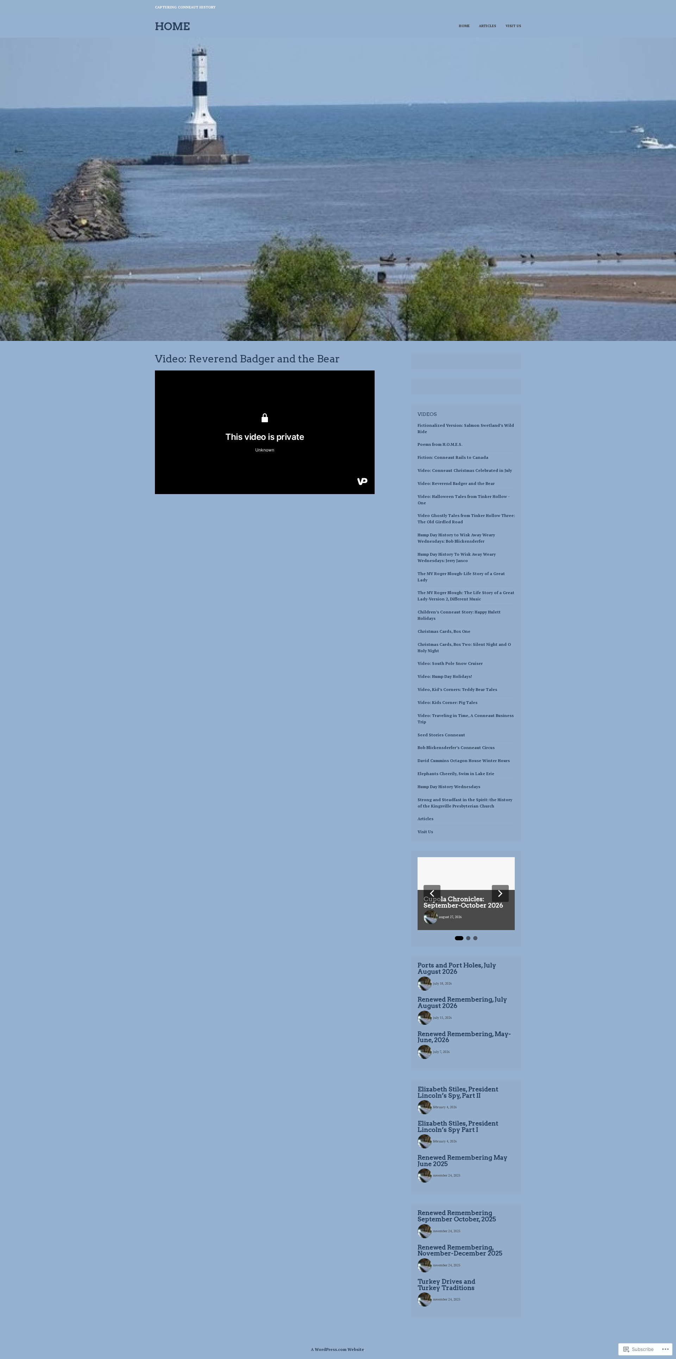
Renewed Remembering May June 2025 (462, 1160)
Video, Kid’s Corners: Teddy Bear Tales (457, 689)
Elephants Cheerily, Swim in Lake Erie (456, 773)
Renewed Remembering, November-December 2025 (460, 1250)
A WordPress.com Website (337, 1349)
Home (172, 26)
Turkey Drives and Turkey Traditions (446, 1284)
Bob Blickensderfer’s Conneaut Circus (456, 747)
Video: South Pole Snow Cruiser (450, 663)
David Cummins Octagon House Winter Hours (464, 760)
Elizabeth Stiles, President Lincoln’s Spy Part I (458, 1126)
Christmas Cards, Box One (444, 631)
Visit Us (513, 26)
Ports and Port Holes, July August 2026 (457, 968)
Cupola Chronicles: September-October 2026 (463, 902)
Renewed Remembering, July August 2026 (462, 1002)
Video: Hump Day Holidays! (445, 676)
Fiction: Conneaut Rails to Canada (453, 457)
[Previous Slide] (432, 893)
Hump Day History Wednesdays (449, 786)
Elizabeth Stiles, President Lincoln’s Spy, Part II (458, 1092)
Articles (487, 26)
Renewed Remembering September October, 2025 (457, 1216)
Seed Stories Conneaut (441, 734)
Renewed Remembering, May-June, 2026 (464, 1037)
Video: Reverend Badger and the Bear (456, 483)
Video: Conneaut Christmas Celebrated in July (465, 470)
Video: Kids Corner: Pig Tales (447, 702)
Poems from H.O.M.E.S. (440, 444)
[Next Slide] (500, 893)
